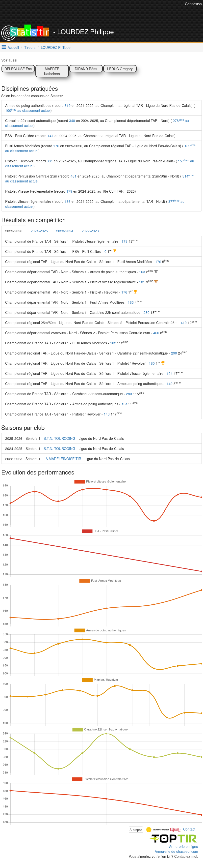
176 (56, 145)
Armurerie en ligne (183, 846)
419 (184, 322)
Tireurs (29, 47)
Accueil (13, 47)
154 (170, 373)
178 (124, 241)
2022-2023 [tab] (90, 230)
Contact (189, 829)
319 (68, 105)
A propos (135, 829)
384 (50, 160)
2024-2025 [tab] (39, 230)
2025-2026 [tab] (13, 230)
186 (68, 201)
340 (72, 120)
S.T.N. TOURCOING (59, 438)
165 (131, 302)
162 (113, 342)
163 (142, 271)
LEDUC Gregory (120, 68)
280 (147, 312)
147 (50, 135)
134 (124, 403)
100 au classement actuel (28, 110)
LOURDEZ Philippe (56, 47)
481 (73, 176)
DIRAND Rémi (86, 68)
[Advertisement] (93, 12)
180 (152, 363)
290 (174, 353)
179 (69, 191)
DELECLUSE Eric (18, 68)
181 (142, 281)
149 (170, 383)
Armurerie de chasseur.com (176, 851)
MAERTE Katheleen (52, 71)
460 (156, 332)
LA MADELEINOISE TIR (62, 458)
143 (107, 414)
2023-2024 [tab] (64, 230)
